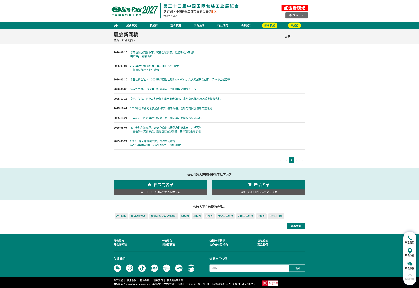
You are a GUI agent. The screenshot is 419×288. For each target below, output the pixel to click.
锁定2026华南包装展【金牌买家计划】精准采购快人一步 (163, 89)
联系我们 (246, 25)
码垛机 (197, 216)
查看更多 (296, 226)
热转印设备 (276, 216)
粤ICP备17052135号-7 (243, 284)
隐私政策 (144, 280)
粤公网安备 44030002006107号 (214, 284)
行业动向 (127, 40)
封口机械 (121, 216)
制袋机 (209, 216)
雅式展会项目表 (175, 280)
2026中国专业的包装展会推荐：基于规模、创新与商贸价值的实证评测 (171, 108)
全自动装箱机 (138, 216)
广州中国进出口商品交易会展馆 (191, 11)
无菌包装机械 (245, 216)
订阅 (297, 268)
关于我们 (118, 280)
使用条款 (131, 280)
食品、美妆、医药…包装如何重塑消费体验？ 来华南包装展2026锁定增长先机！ (176, 98)
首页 (116, 40)
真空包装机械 (225, 216)
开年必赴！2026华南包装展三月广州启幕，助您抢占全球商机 (165, 118)
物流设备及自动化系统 (164, 216)
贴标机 (185, 216)
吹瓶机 (261, 216)
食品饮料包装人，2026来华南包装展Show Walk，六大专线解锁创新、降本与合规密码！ (181, 79)
